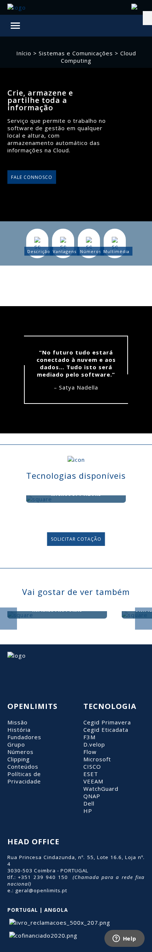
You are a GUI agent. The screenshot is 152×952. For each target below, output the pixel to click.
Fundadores (24, 737)
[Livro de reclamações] (58, 922)
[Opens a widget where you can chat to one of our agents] (124, 939)
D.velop (94, 744)
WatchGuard (100, 788)
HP (87, 810)
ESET (90, 774)
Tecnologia (110, 706)
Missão (17, 722)
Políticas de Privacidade (24, 777)
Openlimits (32, 706)
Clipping (18, 759)
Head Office (33, 842)
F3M (89, 737)
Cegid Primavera (107, 722)
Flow (90, 751)
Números (20, 751)
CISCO (92, 766)
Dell (88, 803)
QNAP (91, 796)
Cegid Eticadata (105, 729)
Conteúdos (22, 766)
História (19, 729)
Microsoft (97, 759)
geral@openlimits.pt (41, 890)
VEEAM (93, 781)
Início (23, 53)
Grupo (16, 744)
